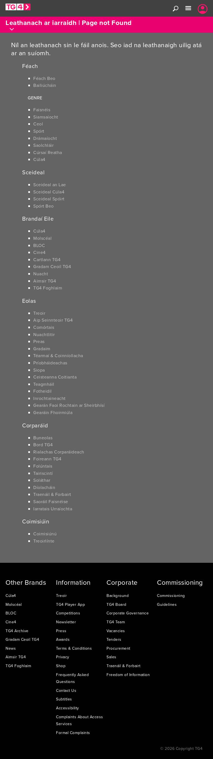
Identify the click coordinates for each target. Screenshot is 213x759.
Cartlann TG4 (46, 259)
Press (61, 631)
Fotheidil (42, 391)
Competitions (68, 613)
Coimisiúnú (45, 534)
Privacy (62, 657)
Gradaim (41, 349)
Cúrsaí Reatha (47, 152)
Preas (39, 341)
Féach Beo (44, 78)
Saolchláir (43, 145)
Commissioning (171, 595)
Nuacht (40, 274)
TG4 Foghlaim (47, 288)
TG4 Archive (17, 631)
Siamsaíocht (45, 117)
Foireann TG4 (47, 459)
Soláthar (41, 480)
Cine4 (39, 252)
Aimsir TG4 (44, 281)
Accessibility (67, 708)
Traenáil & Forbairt (52, 494)
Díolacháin (44, 487)
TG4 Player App (70, 604)
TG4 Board (116, 604)
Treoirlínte (44, 541)
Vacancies (115, 631)
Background (117, 595)
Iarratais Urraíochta (52, 509)
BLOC (39, 245)
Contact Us (66, 690)
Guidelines (167, 604)
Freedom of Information (128, 674)
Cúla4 (39, 159)
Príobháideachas (50, 363)
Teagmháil (43, 384)
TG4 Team (115, 622)
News (11, 648)
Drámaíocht (45, 138)
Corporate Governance (127, 613)
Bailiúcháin (44, 85)
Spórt (38, 131)
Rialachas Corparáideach (58, 452)
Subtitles (64, 699)
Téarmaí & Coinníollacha (58, 355)
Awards (63, 639)
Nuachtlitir (44, 334)
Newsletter (66, 622)
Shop (60, 666)
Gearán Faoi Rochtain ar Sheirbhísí (69, 405)
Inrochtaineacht (49, 398)
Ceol (38, 124)
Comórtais (43, 327)
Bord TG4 (43, 445)
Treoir (39, 313)
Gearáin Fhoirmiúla (52, 412)
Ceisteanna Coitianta (55, 377)
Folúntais (42, 466)
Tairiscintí (43, 473)
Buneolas (42, 438)
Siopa (39, 370)
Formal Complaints (73, 732)
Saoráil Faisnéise (50, 501)
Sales (111, 657)
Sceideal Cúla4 (48, 192)
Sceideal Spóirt (49, 199)
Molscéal (42, 238)
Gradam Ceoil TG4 (52, 266)
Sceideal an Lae (49, 184)
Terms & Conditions (74, 648)
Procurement (118, 648)
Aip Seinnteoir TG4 (53, 320)
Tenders (113, 639)
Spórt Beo (43, 206)
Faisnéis (41, 110)
